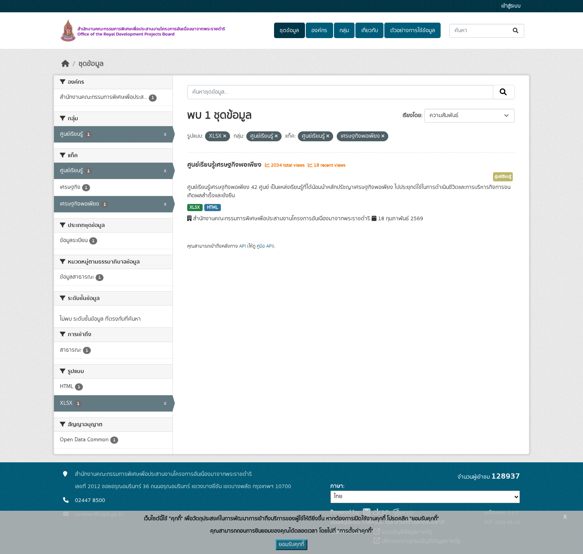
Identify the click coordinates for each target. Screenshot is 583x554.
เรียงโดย (412, 115)
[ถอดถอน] (224, 136)
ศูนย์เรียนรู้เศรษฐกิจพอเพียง (225, 165)
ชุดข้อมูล (289, 31)
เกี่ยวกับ (369, 31)
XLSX (195, 207)
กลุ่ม (344, 31)
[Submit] (516, 31)
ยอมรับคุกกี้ (291, 544)
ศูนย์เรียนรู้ (503, 176)
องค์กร (319, 31)
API (242, 246)
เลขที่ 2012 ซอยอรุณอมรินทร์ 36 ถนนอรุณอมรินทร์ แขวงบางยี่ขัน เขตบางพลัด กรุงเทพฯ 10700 (183, 487)
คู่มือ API (265, 246)
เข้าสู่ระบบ (511, 6)
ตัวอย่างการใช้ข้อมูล (412, 31)
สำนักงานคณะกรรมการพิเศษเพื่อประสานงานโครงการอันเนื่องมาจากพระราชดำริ (163, 474)
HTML (212, 207)
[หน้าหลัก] (65, 64)
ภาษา (336, 486)
